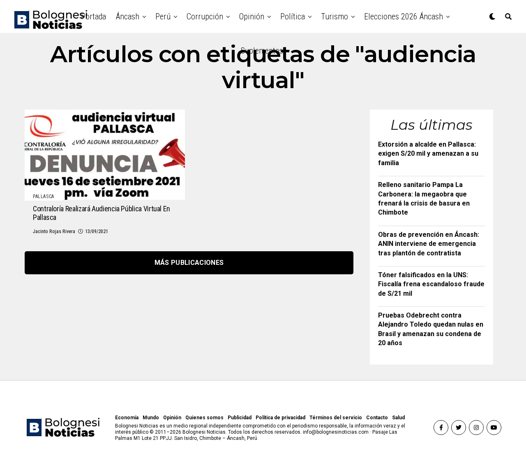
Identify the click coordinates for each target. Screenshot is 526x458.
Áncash (127, 16)
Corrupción (205, 16)
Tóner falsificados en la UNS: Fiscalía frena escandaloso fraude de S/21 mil (431, 284)
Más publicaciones (189, 262)
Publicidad (239, 418)
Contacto (377, 418)
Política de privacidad (280, 418)
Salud (398, 418)
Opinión (251, 16)
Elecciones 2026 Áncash (403, 16)
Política (292, 16)
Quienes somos (204, 418)
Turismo (334, 16)
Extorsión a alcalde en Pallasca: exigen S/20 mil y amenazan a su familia (428, 153)
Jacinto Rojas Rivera (54, 231)
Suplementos (262, 51)
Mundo (151, 418)
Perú (163, 16)
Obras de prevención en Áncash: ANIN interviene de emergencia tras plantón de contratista (428, 244)
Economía (126, 418)
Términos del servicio (335, 418)
